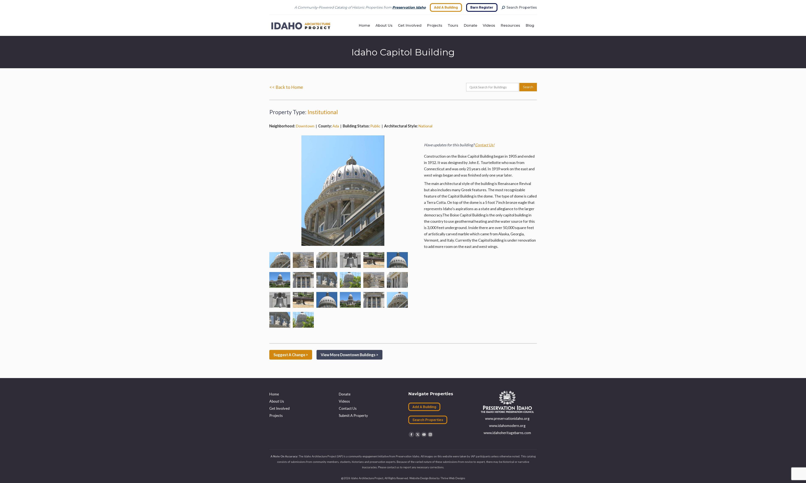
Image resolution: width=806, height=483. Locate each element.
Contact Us (348, 408)
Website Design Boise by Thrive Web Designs (437, 478)
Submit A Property (353, 415)
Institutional (322, 112)
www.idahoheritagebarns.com (507, 433)
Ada (335, 126)
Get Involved (279, 408)
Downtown (305, 126)
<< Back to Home (286, 87)
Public (375, 126)
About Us (276, 401)
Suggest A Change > (290, 354)
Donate (345, 394)
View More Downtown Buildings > (349, 354)
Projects (276, 415)
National (425, 126)
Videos (344, 401)
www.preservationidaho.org (507, 418)
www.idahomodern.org (507, 425)
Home (274, 394)
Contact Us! (485, 145)
